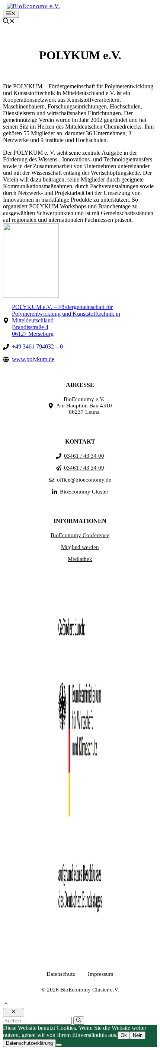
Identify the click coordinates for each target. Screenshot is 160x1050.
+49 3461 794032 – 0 (37, 346)
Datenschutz (61, 974)
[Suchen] (78, 1020)
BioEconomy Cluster (84, 492)
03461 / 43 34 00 (84, 456)
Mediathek (80, 559)
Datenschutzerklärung (29, 1043)
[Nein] (59, 1045)
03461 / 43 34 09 (84, 468)
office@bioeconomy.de (84, 480)
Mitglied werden (80, 547)
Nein (138, 1035)
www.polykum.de (33, 359)
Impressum (100, 974)
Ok (124, 1035)
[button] (9, 22)
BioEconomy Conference (80, 535)
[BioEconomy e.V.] (33, 6)
